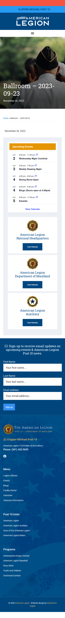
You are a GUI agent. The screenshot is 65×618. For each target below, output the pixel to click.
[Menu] (32, 33)
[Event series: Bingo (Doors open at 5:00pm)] (36, 186)
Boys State (8, 565)
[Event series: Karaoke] (37, 197)
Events (6, 480)
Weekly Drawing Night (30, 169)
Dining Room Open (29, 179)
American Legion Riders (14, 535)
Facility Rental (9, 490)
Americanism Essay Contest (16, 555)
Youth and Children (12, 570)
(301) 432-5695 (15, 449)
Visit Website (32, 247)
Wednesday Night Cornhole (33, 158)
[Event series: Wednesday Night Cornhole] (37, 154)
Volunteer (7, 495)
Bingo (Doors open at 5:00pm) (34, 190)
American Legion (11, 520)
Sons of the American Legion (16, 530)
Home (5, 118)
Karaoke (23, 200)
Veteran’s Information (13, 500)
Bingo (6, 485)
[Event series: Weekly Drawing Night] (36, 165)
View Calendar (32, 209)
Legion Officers (10, 475)
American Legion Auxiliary (15, 525)
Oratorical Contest (12, 575)
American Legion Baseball (15, 560)
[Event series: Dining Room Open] (36, 176)
